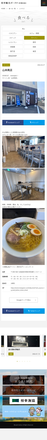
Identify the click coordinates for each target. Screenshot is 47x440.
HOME (3, 8)
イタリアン (13, 33)
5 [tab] (28, 361)
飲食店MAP (13, 56)
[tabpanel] (23, 345)
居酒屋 (12, 47)
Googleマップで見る (24, 300)
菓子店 (12, 51)
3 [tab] (23, 361)
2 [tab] (20, 361)
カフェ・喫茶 (34, 33)
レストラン (13, 42)
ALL (23, 29)
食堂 (34, 51)
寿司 (34, 42)
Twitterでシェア (35, 311)
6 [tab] (30, 361)
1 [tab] (18, 361)
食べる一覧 (12, 8)
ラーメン (34, 38)
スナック (12, 38)
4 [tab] (25, 361)
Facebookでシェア (14, 122)
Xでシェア (35, 122)
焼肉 (34, 47)
